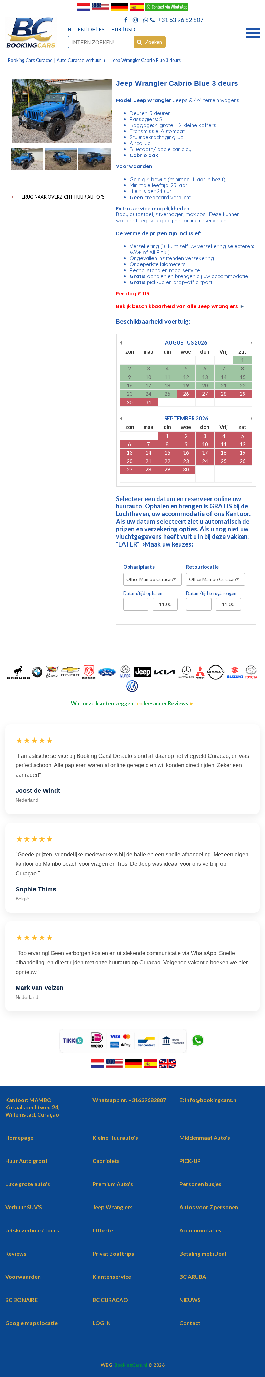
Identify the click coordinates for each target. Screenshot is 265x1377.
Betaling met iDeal (202, 1253)
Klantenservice (111, 1276)
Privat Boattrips (113, 1253)
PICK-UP (190, 1160)
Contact (189, 1323)
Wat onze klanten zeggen (102, 703)
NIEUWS (190, 1299)
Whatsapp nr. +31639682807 (129, 1099)
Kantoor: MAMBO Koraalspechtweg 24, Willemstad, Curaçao (32, 1107)
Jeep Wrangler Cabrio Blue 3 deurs (146, 60)
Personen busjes (200, 1184)
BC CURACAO (110, 1299)
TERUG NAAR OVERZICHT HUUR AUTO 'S (61, 197)
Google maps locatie (31, 1323)
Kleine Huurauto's (115, 1137)
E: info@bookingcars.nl (208, 1099)
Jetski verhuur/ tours (32, 1230)
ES (102, 29)
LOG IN (101, 1323)
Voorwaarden (23, 1276)
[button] (253, 32)
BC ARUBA (192, 1276)
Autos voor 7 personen (208, 1207)
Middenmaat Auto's (204, 1137)
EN (81, 29)
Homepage (19, 1137)
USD (130, 29)
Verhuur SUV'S (23, 1207)
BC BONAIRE (21, 1299)
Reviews (16, 1253)
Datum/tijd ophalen (143, 593)
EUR (116, 29)
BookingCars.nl (130, 1365)
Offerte (102, 1230)
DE (91, 29)
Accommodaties (200, 1230)
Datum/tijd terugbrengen (211, 593)
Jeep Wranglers (112, 1207)
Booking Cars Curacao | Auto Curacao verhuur (54, 60)
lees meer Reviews (166, 703)
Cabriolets (106, 1160)
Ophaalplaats (139, 567)
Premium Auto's (112, 1184)
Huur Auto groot (26, 1160)
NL (71, 29)
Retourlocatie (202, 567)
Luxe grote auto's (27, 1184)
